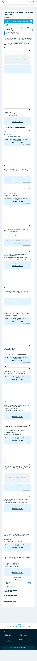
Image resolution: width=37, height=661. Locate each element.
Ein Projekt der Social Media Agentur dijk (19, 647)
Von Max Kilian (8, 17)
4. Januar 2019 (14, 315)
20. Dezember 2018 (20, 53)
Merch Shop (20, 636)
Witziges (14, 5)
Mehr (25, 1)
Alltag (5, 8)
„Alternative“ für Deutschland (20, 42)
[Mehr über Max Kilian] (4, 17)
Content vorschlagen (22, 638)
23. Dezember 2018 (17, 195)
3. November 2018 (17, 434)
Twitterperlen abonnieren (22, 635)
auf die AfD (31, 38)
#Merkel (12, 468)
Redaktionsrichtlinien (7, 635)
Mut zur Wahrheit (8, 44)
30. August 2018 (19, 541)
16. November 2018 (21, 373)
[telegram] (29, 627)
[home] (2, 8)
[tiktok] (20, 627)
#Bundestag (14, 466)
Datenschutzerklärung (7, 640)
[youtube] (13, 627)
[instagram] (10, 627)
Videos (22, 1)
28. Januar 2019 (18, 566)
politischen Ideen (10, 39)
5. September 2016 (23, 502)
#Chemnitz (11, 539)
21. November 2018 (21, 472)
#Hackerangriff (9, 312)
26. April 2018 (23, 259)
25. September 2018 (20, 295)
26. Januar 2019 (20, 410)
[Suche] (34, 2)
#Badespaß (14, 171)
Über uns (5, 634)
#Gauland (6, 170)
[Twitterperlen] (6, 2)
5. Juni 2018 (14, 174)
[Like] (16, 580)
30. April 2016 (14, 115)
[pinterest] (17, 627)
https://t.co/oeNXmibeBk (12, 564)
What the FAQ (20, 639)
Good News (26, 5)
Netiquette (5, 638)
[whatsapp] (26, 627)
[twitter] (23, 627)
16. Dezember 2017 (17, 136)
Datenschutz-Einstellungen (7, 641)
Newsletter (20, 634)
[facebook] (7, 627)
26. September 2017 (22, 354)
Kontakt (5, 636)
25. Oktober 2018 (21, 237)
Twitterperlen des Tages (7, 5)
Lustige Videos (20, 5)
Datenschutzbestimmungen (26, 144)
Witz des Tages (32, 5)
